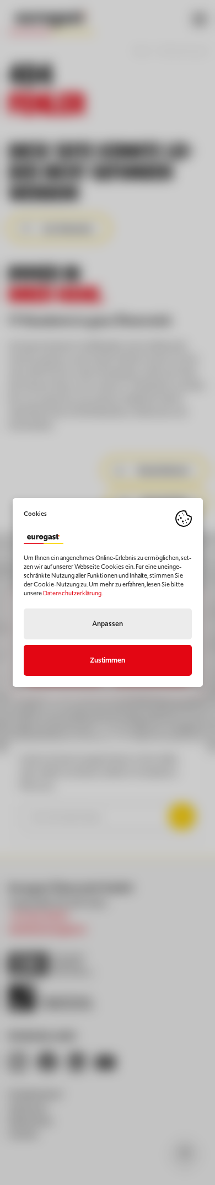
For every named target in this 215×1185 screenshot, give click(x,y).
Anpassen (107, 623)
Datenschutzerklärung (72, 593)
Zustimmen (107, 660)
